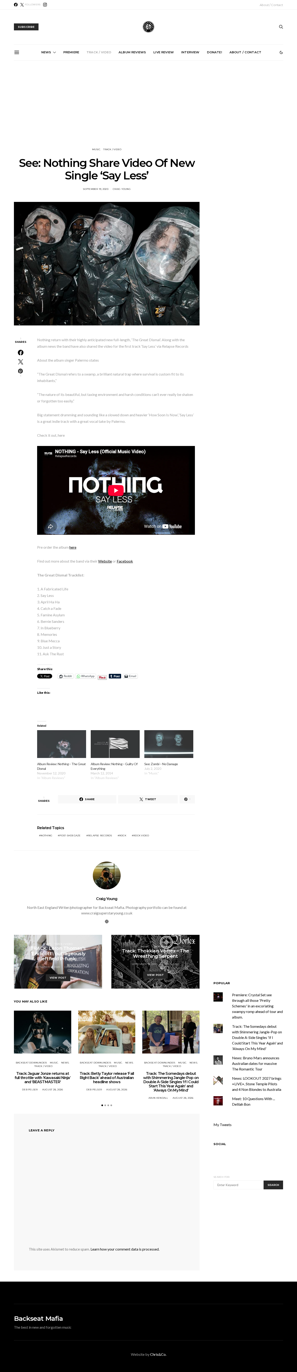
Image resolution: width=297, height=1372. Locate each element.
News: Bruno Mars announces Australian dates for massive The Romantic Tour (255, 1063)
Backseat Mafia (38, 1318)
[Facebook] (16, 4)
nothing (46, 835)
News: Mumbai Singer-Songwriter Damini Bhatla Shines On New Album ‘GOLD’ (45, 113)
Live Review (163, 52)
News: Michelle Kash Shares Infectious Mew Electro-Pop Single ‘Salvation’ (203, 113)
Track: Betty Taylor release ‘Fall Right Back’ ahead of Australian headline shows (107, 1077)
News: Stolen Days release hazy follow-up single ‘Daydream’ (150, 111)
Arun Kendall (158, 1097)
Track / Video (99, 52)
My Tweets (222, 1125)
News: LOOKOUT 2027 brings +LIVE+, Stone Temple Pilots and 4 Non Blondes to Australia (256, 1084)
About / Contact (271, 5)
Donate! (214, 52)
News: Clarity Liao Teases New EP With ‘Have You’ (255, 109)
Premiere (71, 52)
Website (105, 561)
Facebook (125, 561)
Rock (122, 835)
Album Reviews (132, 52)
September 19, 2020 (95, 189)
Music (96, 149)
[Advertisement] (148, 104)
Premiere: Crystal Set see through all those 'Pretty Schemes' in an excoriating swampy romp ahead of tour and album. (257, 1006)
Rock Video (141, 835)
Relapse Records (100, 835)
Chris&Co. (158, 1354)
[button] (281, 52)
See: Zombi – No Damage (161, 764)
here (72, 547)
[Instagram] (45, 4)
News (46, 52)
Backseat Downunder (31, 1062)
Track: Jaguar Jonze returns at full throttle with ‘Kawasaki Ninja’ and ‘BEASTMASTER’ (43, 1077)
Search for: (221, 1176)
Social (219, 1144)
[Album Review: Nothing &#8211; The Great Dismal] (61, 744)
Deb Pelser (30, 1089)
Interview (190, 52)
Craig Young (122, 189)
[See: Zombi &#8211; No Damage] (168, 744)
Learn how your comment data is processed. (124, 1249)
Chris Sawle (73, 966)
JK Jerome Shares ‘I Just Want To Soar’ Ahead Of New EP (98, 111)
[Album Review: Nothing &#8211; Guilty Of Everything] (115, 744)
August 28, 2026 (52, 1089)
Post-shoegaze (70, 835)
